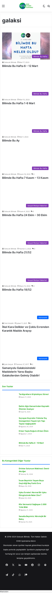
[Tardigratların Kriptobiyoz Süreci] (9, 398)
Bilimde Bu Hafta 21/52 (16, 252)
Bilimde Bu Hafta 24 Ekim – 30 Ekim (24, 215)
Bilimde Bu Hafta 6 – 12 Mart (20, 66)
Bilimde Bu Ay (11, 140)
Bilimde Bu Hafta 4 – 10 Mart (31, 443)
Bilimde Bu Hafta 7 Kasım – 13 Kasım (25, 177)
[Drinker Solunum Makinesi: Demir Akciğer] (9, 472)
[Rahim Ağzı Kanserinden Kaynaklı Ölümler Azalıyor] (9, 410)
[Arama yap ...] (48, 7)
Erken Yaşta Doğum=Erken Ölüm (34, 431)
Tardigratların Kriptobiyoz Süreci (34, 394)
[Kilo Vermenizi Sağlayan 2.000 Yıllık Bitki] (9, 508)
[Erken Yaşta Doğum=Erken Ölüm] (9, 435)
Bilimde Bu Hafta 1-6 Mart (18, 103)
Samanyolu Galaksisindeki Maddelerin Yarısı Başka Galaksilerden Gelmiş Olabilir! (21, 371)
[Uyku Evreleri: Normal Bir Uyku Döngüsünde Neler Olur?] (9, 496)
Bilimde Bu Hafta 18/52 (16, 289)
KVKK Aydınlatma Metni (26, 541)
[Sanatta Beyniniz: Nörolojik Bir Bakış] (9, 520)
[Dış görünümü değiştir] (44, 7)
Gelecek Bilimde (10, 62)
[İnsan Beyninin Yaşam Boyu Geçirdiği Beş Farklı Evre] (9, 484)
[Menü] (3, 7)
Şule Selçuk (8, 364)
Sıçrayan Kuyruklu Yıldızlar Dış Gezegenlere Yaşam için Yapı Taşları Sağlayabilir (33, 421)
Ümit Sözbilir (9, 323)
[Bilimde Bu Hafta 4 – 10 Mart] (9, 447)
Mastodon (4, 591)
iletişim (27, 554)
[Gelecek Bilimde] (26, 6)
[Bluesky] (39, 575)
